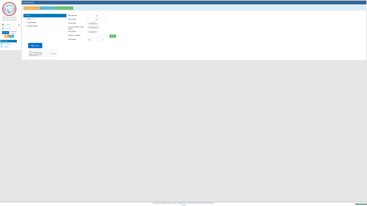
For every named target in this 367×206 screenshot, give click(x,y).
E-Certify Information (47, 8)
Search (5, 41)
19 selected (92, 23)
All (28, 15)
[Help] (6, 36)
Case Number (31, 22)
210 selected (93, 27)
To (97, 16)
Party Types (72, 31)
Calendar (6, 46)
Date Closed (72, 19)
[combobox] (95, 39)
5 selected (92, 32)
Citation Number (32, 26)
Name (29, 19)
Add (114, 36)
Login (6, 32)
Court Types (72, 23)
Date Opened (72, 15)
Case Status (72, 39)
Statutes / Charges (74, 35)
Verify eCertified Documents (65, 8)
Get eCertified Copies (32, 8)
